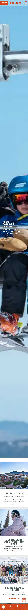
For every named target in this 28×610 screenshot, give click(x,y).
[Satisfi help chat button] (24, 600)
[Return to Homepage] (15, 3)
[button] (3, 607)
